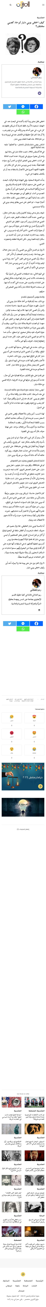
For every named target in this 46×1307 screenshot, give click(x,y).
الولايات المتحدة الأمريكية (27, 701)
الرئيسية (39, 1281)
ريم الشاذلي (36, 78)
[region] (23, 807)
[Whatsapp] (23, 112)
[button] (23, 807)
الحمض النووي (9, 699)
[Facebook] (36, 106)
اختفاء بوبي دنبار (18, 699)
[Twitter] (9, 106)
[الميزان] (22, 5)
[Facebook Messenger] (23, 106)
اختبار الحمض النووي (28, 699)
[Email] (39, 93)
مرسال (21, 1291)
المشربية (40, 18)
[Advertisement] (23, 988)
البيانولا (6, 1281)
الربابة (41, 1216)
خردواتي (9, 1286)
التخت (34, 1286)
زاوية (17, 1286)
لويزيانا (11, 701)
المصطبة (32, 1111)
